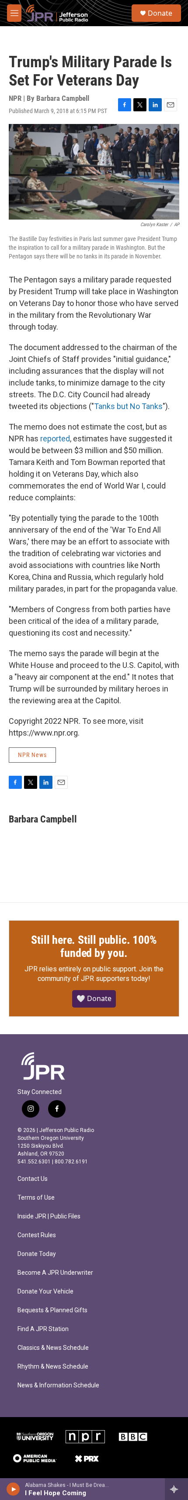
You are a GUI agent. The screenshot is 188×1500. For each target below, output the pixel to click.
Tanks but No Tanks (128, 406)
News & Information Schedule (58, 1385)
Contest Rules (36, 1235)
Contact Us (32, 1179)
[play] (13, 1489)
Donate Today (36, 1254)
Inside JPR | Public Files (48, 1216)
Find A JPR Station (43, 1329)
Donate (160, 13)
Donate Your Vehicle (45, 1291)
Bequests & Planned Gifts (52, 1310)
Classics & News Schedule (53, 1348)
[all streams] (176, 1489)
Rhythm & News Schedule (52, 1366)
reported (55, 438)
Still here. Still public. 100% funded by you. (94, 946)
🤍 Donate (94, 998)
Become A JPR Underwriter (55, 1272)
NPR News (32, 754)
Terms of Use (36, 1197)
